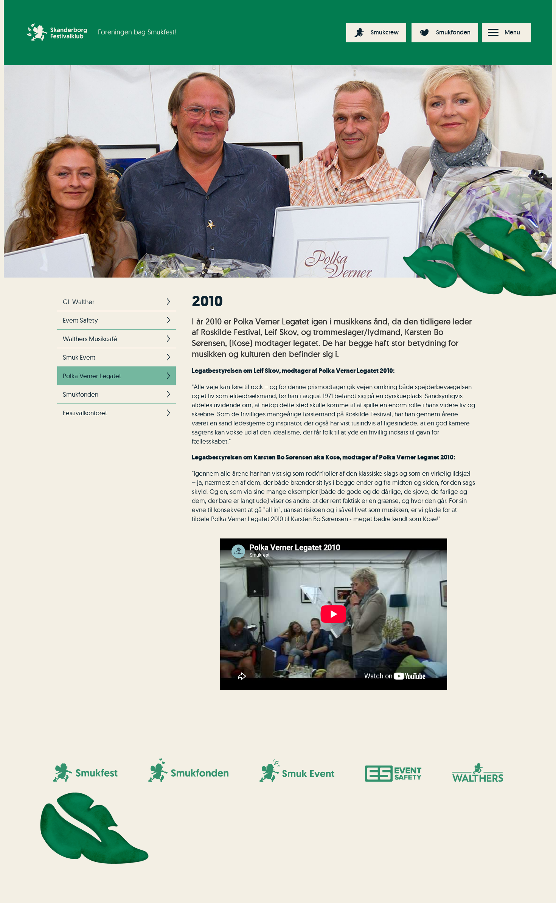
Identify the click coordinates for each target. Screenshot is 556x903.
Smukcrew (385, 32)
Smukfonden (453, 32)
